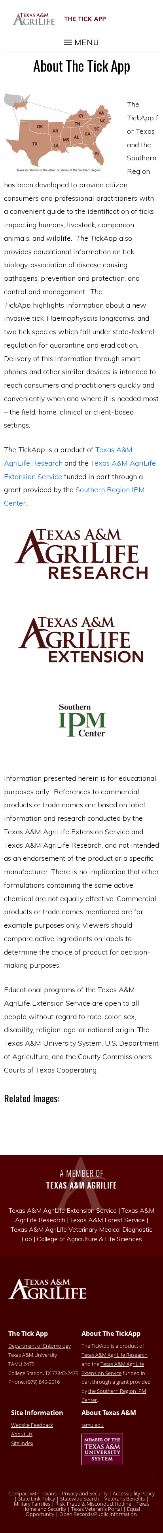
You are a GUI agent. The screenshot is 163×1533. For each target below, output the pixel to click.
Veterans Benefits (124, 1498)
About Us (21, 1434)
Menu (86, 42)
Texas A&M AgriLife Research (115, 1354)
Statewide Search (79, 1498)
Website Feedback (32, 1424)
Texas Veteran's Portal (96, 1508)
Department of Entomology (39, 1345)
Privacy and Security (85, 1493)
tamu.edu (93, 1424)
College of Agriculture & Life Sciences (89, 1239)
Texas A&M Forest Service (107, 1220)
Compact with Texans (32, 1493)
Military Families (32, 1503)
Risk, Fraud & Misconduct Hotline (93, 1503)
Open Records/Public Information (98, 1514)
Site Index (22, 1443)
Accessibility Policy (134, 1493)
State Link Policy (36, 1498)
